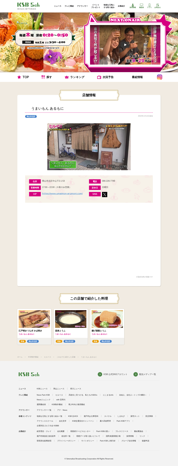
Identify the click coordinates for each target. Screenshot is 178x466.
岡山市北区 (31, 116)
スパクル (108, 416)
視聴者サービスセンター (80, 431)
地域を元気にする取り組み (109, 6)
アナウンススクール (45, 421)
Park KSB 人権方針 (108, 441)
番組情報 (137, 77)
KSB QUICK (73, 416)
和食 (22, 341)
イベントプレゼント (95, 6)
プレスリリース (121, 431)
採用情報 (133, 7)
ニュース (57, 6)
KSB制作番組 (33, 357)
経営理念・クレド (44, 431)
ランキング (77, 77)
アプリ (149, 7)
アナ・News (62, 410)
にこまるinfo (108, 395)
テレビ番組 (69, 6)
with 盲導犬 (61, 400)
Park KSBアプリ (123, 421)
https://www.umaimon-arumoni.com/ (62, 193)
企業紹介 (121, 6)
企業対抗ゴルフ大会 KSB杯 (48, 426)
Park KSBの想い (103, 431)
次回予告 (108, 77)
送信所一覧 (65, 436)
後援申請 (145, 441)
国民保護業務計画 (113, 436)
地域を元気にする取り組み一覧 (49, 416)
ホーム (19, 357)
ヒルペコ (47, 357)
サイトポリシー (87, 441)
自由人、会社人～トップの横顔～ (133, 395)
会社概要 (61, 431)
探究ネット (135, 416)
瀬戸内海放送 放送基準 (46, 436)
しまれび (121, 416)
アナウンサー (82, 6)
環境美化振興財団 (44, 441)
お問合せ (157, 7)
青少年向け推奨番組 (76, 404)
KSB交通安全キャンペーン (83, 421)
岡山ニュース (58, 389)
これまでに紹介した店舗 (66, 357)
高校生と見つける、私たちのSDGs (83, 395)
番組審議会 (138, 431)
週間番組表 (41, 404)
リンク (142, 436)
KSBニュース (42, 389)
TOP (26, 77)
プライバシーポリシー (66, 441)
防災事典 (149, 416)
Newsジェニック (43, 400)
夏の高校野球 (105, 421)
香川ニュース (75, 389)
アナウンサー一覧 (44, 410)
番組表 (141, 7)
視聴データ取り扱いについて (88, 436)
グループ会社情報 (128, 441)
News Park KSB (43, 395)
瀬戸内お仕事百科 (91, 416)
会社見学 (62, 421)
